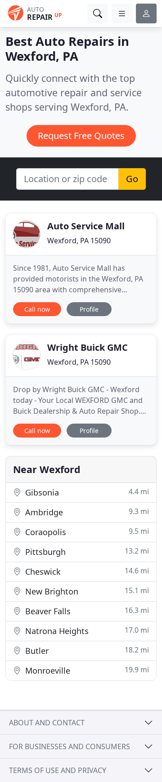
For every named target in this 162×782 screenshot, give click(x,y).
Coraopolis (86, 531)
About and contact (47, 723)
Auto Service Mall (86, 226)
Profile (89, 309)
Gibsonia (86, 492)
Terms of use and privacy (57, 770)
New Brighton (86, 591)
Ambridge (86, 512)
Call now (37, 309)
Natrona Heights (86, 630)
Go (132, 179)
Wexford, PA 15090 (79, 241)
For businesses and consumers (69, 746)
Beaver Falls (86, 611)
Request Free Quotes (81, 136)
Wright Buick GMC (87, 347)
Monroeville (86, 670)
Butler (86, 650)
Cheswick (86, 571)
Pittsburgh (86, 551)
